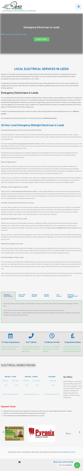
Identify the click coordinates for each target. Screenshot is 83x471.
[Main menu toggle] (78, 6)
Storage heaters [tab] (34, 295)
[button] (3, 432)
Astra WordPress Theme (67, 452)
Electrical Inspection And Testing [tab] (72, 296)
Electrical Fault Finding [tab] (8, 295)
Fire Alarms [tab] (58, 295)
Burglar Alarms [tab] (46, 295)
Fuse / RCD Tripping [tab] (22, 295)
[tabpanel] (41, 311)
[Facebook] (19, 462)
